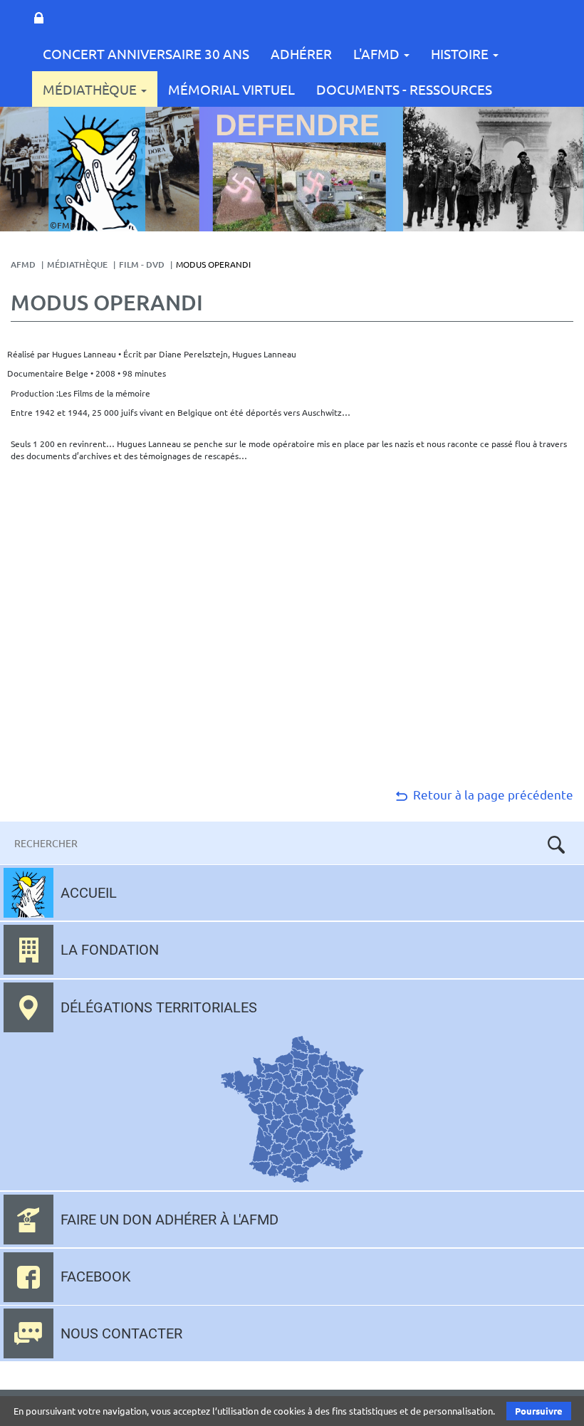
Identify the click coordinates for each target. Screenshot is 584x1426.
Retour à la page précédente (491, 794)
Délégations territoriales (159, 1007)
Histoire (461, 53)
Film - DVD (142, 264)
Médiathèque (91, 89)
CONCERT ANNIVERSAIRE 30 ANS (146, 53)
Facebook (96, 1276)
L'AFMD (377, 53)
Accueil (89, 892)
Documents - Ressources (404, 89)
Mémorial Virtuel (231, 89)
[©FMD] (96, 168)
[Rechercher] (556, 844)
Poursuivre (539, 1411)
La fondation (110, 949)
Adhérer (301, 53)
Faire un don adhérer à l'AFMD (169, 1219)
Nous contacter (121, 1333)
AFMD (23, 264)
